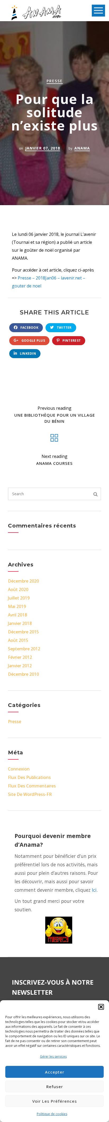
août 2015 (18, 640)
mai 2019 (17, 606)
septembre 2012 (24, 649)
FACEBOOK (28, 327)
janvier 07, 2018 (42, 148)
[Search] (95, 494)
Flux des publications (29, 777)
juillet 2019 (19, 598)
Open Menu (98, 11)
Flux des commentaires (32, 786)
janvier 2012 (20, 666)
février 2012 (20, 657)
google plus (32, 340)
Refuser (54, 1086)
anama (82, 148)
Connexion (19, 769)
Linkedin (27, 353)
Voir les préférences (54, 1101)
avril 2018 (17, 615)
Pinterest (71, 340)
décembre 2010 (23, 674)
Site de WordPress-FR (30, 794)
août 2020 (18, 589)
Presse (55, 80)
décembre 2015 (23, 632)
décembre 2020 (23, 581)
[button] (101, 1007)
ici (94, 890)
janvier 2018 (20, 623)
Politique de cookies (52, 1114)
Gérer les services (53, 1056)
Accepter (54, 1072)
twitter (63, 327)
